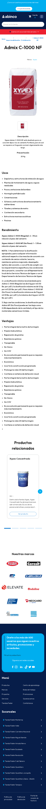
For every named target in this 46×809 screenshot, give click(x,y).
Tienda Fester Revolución (14, 755)
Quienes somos (28, 699)
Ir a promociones (24, 9)
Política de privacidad (8, 798)
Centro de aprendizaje (31, 685)
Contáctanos (28, 703)
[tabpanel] (23, 487)
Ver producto (23, 514)
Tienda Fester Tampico (13, 785)
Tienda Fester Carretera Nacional (17, 732)
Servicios (5, 699)
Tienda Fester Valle (12, 726)
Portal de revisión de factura (34, 798)
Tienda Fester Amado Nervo (15, 743)
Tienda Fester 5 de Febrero (15, 761)
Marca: (32, 59)
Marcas (4, 690)
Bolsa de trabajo (29, 690)
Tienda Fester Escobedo (13, 749)
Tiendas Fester (7, 703)
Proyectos (5, 694)
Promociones (28, 694)
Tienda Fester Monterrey (14, 720)
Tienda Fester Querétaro (14, 767)
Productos (5, 685)
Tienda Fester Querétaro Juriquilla (18, 773)
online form (16, 655)
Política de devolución (21, 798)
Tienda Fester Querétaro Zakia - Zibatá (19, 779)
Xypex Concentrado (20, 458)
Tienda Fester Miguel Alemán (15, 737)
